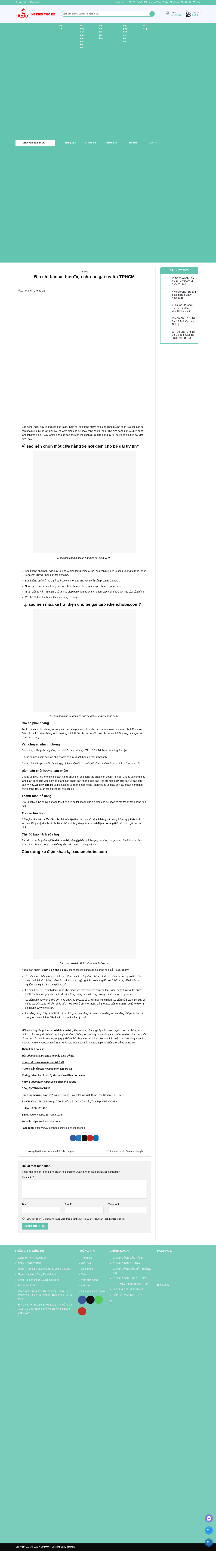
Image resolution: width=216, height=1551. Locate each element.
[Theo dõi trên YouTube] (82, 1311)
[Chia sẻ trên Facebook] (73, 1138)
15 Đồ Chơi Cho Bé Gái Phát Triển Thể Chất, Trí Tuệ (183, 281)
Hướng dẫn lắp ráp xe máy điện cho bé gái (49, 1151)
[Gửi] (152, 14)
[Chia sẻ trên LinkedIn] (96, 1138)
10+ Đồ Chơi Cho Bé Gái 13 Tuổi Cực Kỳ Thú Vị (183, 321)
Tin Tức (84, 272)
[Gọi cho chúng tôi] (99, 1300)
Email (68, 1204)
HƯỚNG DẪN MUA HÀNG (128, 1289)
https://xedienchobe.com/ (46, 1121)
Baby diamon (68, 1546)
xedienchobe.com (41, 1042)
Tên (24, 1204)
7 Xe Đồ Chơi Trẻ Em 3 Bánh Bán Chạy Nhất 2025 (184, 294)
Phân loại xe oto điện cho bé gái (125, 1151)
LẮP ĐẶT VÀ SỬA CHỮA (127, 1295)
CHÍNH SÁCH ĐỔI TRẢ (126, 1263)
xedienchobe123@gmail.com (46, 1114)
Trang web (114, 1204)
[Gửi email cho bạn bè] (84, 1138)
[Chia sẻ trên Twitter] (78, 1138)
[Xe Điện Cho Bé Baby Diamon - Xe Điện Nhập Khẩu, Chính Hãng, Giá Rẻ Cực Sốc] (35, 14)
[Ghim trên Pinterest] (90, 1138)
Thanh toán (35, 2)
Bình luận (28, 1177)
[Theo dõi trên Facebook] (82, 1300)
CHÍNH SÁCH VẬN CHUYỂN (130, 1278)
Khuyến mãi (20, 2)
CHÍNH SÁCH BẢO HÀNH (128, 1257)
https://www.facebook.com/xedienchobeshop (60, 1128)
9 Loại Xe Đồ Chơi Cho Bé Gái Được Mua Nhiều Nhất (182, 308)
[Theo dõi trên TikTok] (90, 1300)
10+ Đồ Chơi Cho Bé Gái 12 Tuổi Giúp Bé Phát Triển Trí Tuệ (183, 334)
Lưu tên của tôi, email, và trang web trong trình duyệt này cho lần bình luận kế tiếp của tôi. (76, 1219)
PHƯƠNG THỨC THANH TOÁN (131, 1284)
